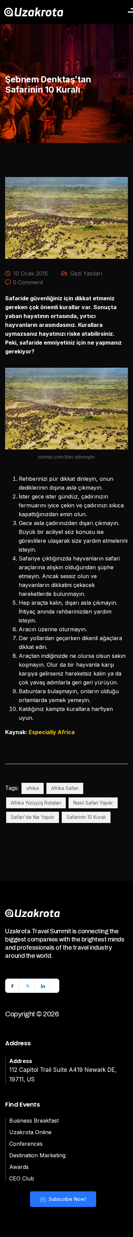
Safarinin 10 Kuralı (86, 817)
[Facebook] (12, 986)
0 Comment (28, 282)
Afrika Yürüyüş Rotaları (36, 803)
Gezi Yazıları (86, 273)
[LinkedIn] (43, 986)
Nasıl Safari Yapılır (93, 803)
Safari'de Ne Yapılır (32, 817)
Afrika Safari (64, 788)
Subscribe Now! (66, 1199)
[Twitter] (27, 986)
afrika (32, 788)
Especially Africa (52, 732)
